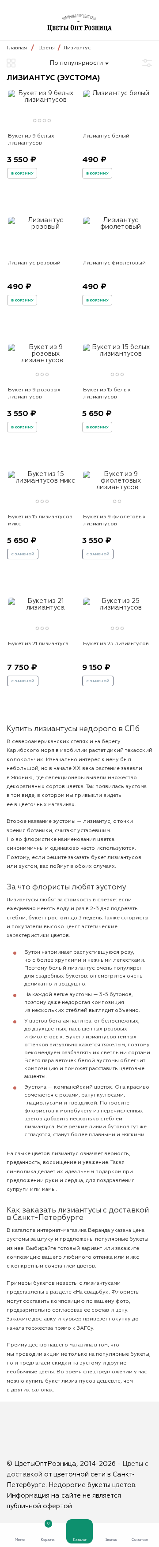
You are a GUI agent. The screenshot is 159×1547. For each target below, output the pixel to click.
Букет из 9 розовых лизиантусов (34, 393)
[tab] (34, 120)
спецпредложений (107, 1372)
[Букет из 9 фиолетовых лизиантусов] (117, 487)
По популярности (76, 63)
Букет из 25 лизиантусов (116, 644)
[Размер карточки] (11, 63)
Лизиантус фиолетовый (114, 263)
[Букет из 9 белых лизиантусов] (42, 100)
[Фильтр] (147, 63)
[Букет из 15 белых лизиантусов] (117, 353)
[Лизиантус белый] (117, 93)
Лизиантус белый (106, 136)
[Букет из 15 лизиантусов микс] (42, 480)
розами (69, 1095)
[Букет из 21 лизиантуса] (42, 607)
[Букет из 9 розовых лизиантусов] (42, 360)
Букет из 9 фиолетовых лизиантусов (114, 520)
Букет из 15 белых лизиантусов (107, 393)
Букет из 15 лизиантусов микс (40, 520)
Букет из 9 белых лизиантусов (31, 140)
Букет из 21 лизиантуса (38, 644)
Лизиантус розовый (34, 263)
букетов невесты (55, 1283)
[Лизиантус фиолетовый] (117, 226)
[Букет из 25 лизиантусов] (117, 607)
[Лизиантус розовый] (42, 226)
